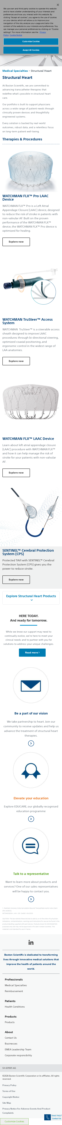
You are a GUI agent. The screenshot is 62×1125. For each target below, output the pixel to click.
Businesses (11, 1043)
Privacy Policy (9, 1085)
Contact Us (11, 1037)
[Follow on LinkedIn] (31, 943)
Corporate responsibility (18, 1055)
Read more (31, 652)
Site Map (6, 1102)
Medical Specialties (15, 70)
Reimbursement (14, 991)
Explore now (16, 241)
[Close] (58, 5)
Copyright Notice (10, 1097)
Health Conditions (15, 1006)
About (9, 1032)
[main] (31, 564)
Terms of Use (8, 1091)
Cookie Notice (16, 35)
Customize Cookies (14, 1121)
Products (10, 1022)
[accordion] (31, 598)
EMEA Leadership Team (18, 1049)
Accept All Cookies (31, 50)
